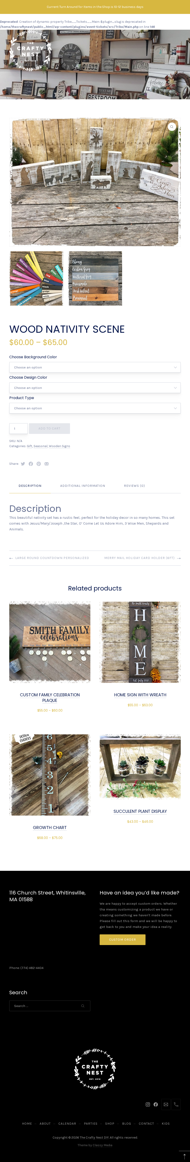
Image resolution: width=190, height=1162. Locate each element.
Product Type (21, 397)
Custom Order (122, 940)
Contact (146, 1124)
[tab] (30, 486)
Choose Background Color (33, 357)
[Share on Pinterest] (38, 463)
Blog (126, 1124)
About (45, 1124)
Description (30, 486)
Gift (29, 446)
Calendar (67, 1124)
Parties (91, 1124)
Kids (166, 1124)
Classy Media (102, 1145)
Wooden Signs (59, 446)
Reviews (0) (134, 486)
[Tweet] (23, 463)
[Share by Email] (46, 463)
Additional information (82, 486)
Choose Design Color (28, 377)
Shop (109, 1124)
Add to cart (49, 428)
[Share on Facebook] (31, 463)
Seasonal (41, 446)
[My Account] (164, 50)
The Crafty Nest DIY (94, 1137)
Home (27, 1124)
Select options (50, 710)
